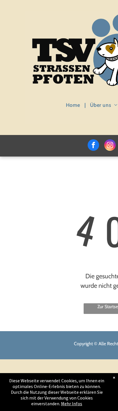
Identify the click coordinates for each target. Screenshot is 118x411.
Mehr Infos (71, 403)
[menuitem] (74, 105)
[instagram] (110, 145)
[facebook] (93, 145)
